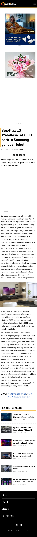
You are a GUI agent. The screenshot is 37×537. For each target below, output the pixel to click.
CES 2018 (12, 394)
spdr (21, 149)
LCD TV (20, 394)
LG (25, 394)
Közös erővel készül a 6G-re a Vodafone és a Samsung (24, 480)
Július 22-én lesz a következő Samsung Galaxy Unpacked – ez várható (24, 416)
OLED (29, 394)
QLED (10, 397)
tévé (29, 397)
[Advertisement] (18, 103)
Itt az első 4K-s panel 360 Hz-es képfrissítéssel (23, 454)
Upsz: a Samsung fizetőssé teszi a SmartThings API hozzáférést (24, 429)
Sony (24, 397)
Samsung (17, 397)
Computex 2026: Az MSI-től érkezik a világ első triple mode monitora (24, 442)
